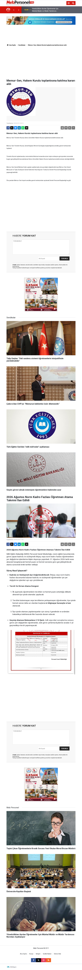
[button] (66, 127)
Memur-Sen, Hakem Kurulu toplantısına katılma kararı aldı (47, 45)
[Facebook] (8, 127)
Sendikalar (22, 45)
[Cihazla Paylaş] (26, 127)
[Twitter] (11, 127)
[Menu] (68, 3)
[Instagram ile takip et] (43, 960)
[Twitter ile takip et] (38, 960)
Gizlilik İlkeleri (47, 954)
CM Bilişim (13, 967)
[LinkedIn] (19, 127)
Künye (31, 954)
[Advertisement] (41, 64)
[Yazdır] (62, 127)
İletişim (38, 954)
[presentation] (13, 10)
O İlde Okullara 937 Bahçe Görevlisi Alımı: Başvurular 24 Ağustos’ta (44, 10)
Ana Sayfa (12, 45)
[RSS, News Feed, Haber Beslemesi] (48, 960)
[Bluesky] (15, 127)
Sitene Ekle (57, 954)
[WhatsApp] (22, 127)
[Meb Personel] (20, 3)
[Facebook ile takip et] (33, 960)
